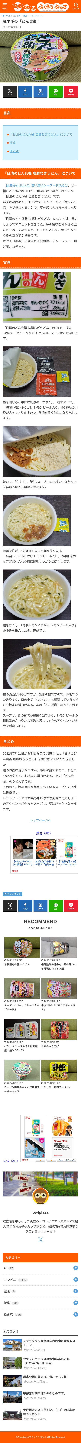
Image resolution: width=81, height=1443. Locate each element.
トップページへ (40, 820)
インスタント (14, 894)
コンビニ (15, 1280)
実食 (13, 142)
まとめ (14, 151)
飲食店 (12, 1314)
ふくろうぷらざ (38, 1437)
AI (8, 1268)
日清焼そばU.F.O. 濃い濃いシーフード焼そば (37, 185)
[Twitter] (40, 1240)
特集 (11, 1303)
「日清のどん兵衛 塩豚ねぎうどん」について (41, 134)
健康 (9, 1291)
